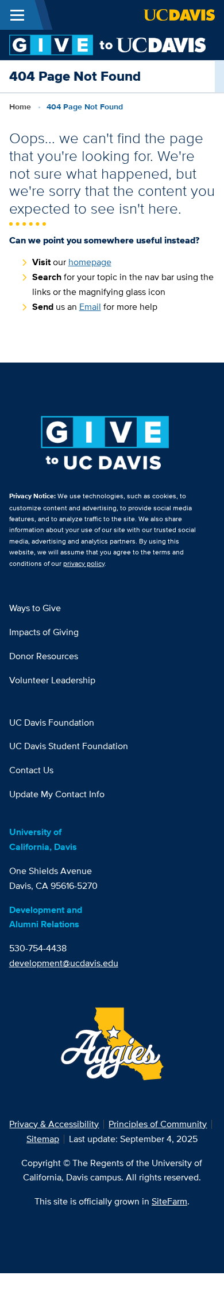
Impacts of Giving (44, 632)
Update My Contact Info (57, 794)
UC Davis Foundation (51, 722)
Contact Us (31, 770)
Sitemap (42, 1138)
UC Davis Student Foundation (68, 746)
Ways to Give (35, 608)
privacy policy (84, 563)
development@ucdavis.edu (63, 963)
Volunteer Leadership (52, 680)
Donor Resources (43, 656)
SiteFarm (169, 1201)
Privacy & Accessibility (54, 1124)
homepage (89, 262)
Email (90, 306)
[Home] (107, 44)
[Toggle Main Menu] (17, 15)
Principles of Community (158, 1124)
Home (20, 106)
